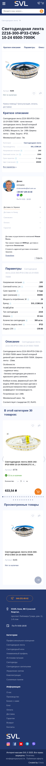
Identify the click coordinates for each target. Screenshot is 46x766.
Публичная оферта (34, 759)
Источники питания (14, 658)
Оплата (9, 710)
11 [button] (24, 496)
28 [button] (28, 499)
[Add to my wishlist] (34, 93)
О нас (8, 692)
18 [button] (38, 496)
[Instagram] (8, 744)
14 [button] (30, 496)
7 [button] (15, 496)
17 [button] (36, 496)
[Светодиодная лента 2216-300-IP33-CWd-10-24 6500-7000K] (23, 532)
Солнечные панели (14, 680)
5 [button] (11, 496)
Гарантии (10, 718)
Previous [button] (3, 459)
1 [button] (2, 496)
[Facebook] (14, 744)
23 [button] (17, 499)
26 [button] (24, 499)
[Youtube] (21, 744)
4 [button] (9, 496)
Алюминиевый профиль (17, 654)
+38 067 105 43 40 (24, 192)
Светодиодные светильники (18, 667)
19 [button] (41, 496)
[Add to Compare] (40, 93)
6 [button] (13, 496)
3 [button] (7, 496)
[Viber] (18, 195)
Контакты (10, 727)
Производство (12, 697)
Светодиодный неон (15, 649)
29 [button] (30, 499)
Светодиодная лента (32, 143)
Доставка (10, 714)
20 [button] (43, 496)
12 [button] (26, 496)
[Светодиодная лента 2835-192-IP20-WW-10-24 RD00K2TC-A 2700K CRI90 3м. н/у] (23, 442)
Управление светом (15, 671)
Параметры (29, 47)
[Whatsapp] (21, 195)
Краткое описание (12, 47)
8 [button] (17, 496)
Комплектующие (13, 675)
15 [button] (32, 496)
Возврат (10, 723)
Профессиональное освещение (20, 641)
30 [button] (32, 499)
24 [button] (19, 499)
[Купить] (38, 491)
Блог (8, 705)
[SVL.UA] (21, 3)
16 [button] (34, 496)
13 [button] (28, 496)
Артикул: (6, 91)
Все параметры (9, 167)
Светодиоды (11, 662)
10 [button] (21, 496)
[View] (38, 580)
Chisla (41, 763)
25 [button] (21, 499)
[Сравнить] (39, 425)
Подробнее (9, 255)
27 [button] (26, 499)
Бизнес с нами (12, 701)
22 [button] (15, 499)
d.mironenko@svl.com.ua (26, 188)
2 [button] (4, 496)
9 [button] (19, 496)
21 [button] (13, 499)
